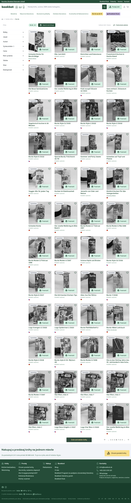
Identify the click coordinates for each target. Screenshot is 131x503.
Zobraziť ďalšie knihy (79, 440)
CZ (99, 498)
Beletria (14, 14)
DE (105, 498)
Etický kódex (72, 498)
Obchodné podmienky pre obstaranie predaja (36, 498)
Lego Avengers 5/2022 (38, 328)
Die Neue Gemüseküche (38, 89)
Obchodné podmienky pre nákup (11, 498)
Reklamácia (47, 467)
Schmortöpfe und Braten (91, 260)
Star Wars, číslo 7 (87, 395)
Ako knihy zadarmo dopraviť (29, 470)
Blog (56, 467)
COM (109, 498)
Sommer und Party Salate (91, 157)
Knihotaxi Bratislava (26, 476)
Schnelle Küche (35, 226)
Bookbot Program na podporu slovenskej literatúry (74, 473)
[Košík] (127, 7)
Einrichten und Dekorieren (91, 54)
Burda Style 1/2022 (88, 123)
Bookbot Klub (60, 479)
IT (116, 498)
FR (122, 498)
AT (102, 498)
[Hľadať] (104, 7)
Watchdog (6, 470)
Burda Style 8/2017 (36, 295)
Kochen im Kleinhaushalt (64, 191)
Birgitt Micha (32, 58)
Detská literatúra (59, 14)
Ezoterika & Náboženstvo (78, 14)
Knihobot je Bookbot (83, 498)
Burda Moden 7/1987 (37, 395)
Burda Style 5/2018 (36, 360)
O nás (57, 470)
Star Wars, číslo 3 (113, 395)
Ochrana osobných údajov (59, 498)
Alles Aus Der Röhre (88, 295)
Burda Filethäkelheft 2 (89, 328)
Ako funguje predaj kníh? (28, 473)
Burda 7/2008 (112, 295)
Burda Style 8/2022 (36, 157)
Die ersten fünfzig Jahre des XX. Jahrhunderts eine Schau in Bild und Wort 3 (118, 362)
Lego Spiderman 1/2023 (64, 328)
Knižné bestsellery (9, 467)
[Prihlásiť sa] (124, 7)
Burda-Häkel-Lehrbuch (116, 328)
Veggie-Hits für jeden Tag (39, 191)
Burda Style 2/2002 (114, 123)
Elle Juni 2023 (60, 54)
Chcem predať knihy (26, 467)
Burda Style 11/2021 (63, 123)
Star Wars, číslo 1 (35, 427)
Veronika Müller (111, 195)
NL (119, 498)
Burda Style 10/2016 (115, 260)
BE (125, 498)
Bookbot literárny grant (64, 476)
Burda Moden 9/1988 (89, 360)
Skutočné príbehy (43, 14)
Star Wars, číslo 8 (61, 395)
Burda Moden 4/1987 (63, 260)
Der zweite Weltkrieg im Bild (66, 89)
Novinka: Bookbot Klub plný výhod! (13, 1)
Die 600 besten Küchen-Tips (66, 295)
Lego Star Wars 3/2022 (90, 427)
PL (128, 498)
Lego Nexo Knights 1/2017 (65, 427)
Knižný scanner (24, 479)
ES (113, 498)
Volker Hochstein (112, 330)
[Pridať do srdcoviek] (49, 32)
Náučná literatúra (27, 14)
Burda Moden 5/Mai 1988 (116, 226)
